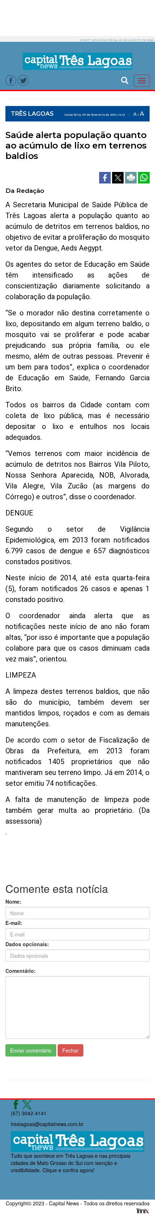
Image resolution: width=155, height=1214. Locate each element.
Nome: (13, 901)
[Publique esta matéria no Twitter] (118, 176)
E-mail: (13, 922)
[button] (124, 79)
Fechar (70, 1050)
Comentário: (20, 970)
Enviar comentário (31, 1050)
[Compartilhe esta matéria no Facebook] (105, 176)
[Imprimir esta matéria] (131, 176)
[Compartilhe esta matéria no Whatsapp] (144, 176)
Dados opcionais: (27, 944)
